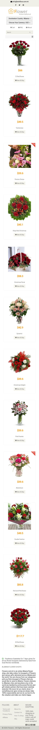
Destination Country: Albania (19, 19)
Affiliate (5, 717)
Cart (13, 27)
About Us (17, 709)
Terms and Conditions (6, 710)
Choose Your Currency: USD (19, 23)
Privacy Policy (7, 714)
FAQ (21, 27)
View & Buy (20, 80)
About (29, 27)
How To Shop (19, 716)
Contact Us (18, 712)
